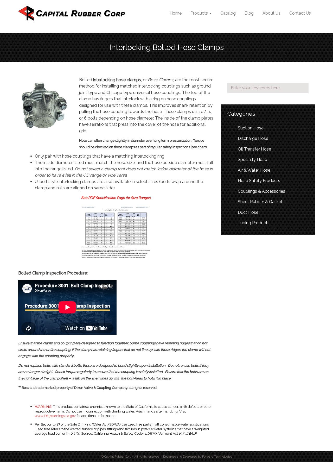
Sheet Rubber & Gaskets (261, 201)
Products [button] (199, 13)
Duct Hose (248, 212)
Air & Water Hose (254, 170)
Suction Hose (251, 128)
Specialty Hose (252, 159)
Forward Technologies (217, 456)
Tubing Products (254, 222)
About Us (271, 13)
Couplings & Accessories (261, 191)
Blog (249, 13)
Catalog (228, 13)
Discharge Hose (253, 138)
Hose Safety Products (259, 180)
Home (176, 13)
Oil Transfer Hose (254, 149)
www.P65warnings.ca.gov (55, 416)
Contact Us (300, 13)
